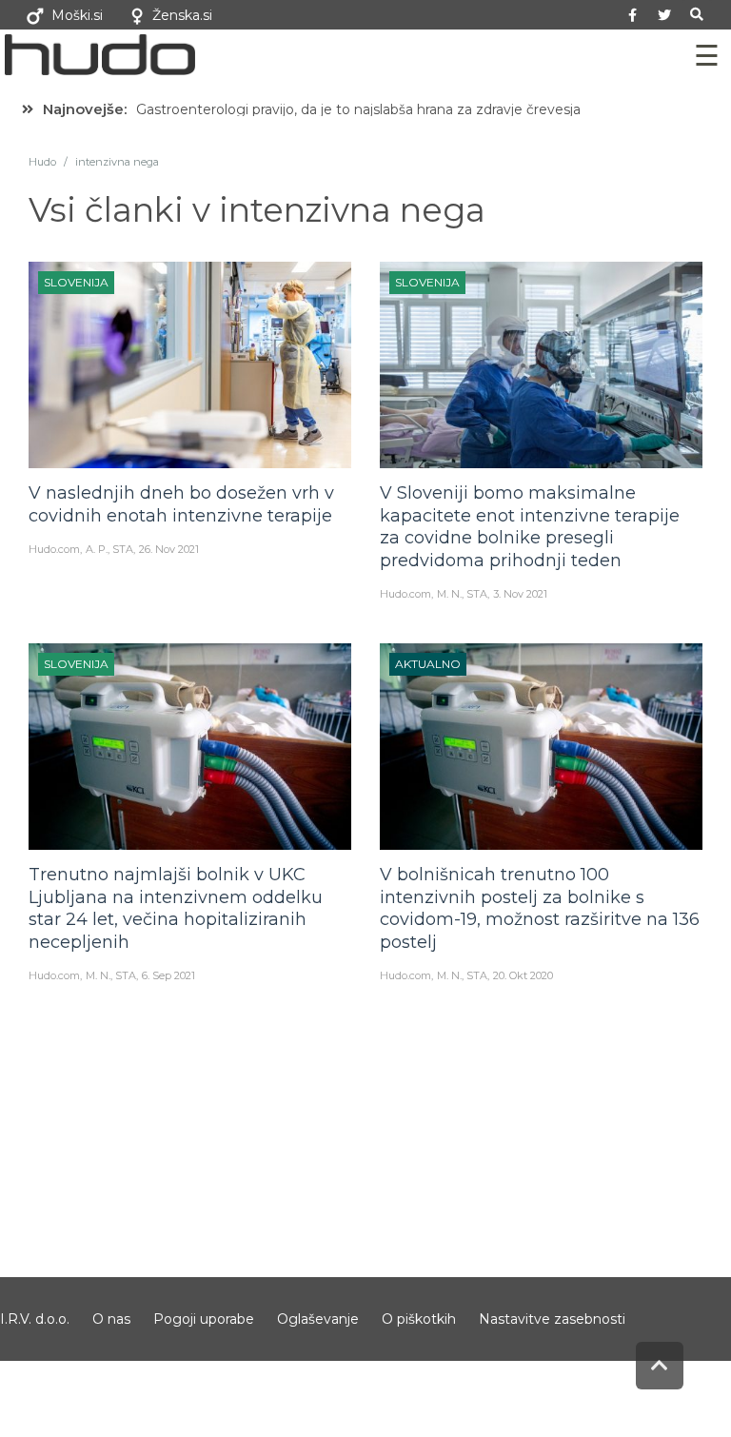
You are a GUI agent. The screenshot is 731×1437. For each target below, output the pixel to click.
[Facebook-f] (633, 15)
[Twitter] (664, 15)
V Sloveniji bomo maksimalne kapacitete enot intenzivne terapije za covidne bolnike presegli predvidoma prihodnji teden (530, 526)
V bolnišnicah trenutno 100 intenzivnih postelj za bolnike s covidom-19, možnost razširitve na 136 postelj (540, 908)
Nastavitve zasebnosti (552, 1319)
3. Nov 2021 (520, 593)
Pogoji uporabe (203, 1319)
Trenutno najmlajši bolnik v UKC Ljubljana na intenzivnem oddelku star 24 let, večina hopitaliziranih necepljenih (176, 908)
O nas (111, 1319)
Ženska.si (182, 15)
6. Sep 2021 (168, 975)
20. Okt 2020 (523, 975)
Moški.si (77, 15)
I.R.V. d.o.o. (34, 1319)
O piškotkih (419, 1319)
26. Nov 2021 (169, 549)
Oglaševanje (318, 1319)
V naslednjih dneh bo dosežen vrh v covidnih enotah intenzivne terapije (181, 503)
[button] (697, 15)
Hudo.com (54, 549)
